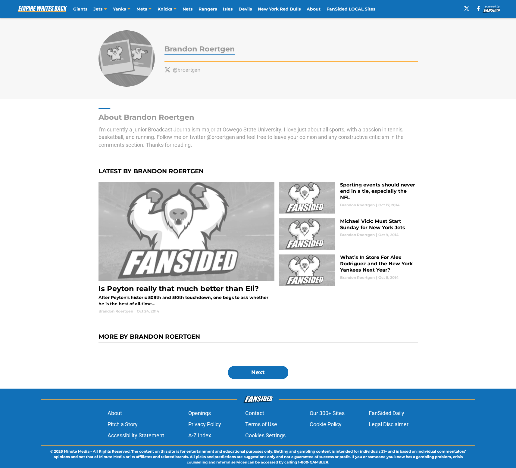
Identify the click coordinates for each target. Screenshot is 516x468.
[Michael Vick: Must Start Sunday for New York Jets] (348, 234)
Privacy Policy (204, 424)
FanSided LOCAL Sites (351, 9)
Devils (245, 9)
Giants (80, 9)
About (314, 9)
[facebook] (478, 8)
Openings (199, 413)
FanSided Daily (386, 413)
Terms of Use (261, 424)
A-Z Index (199, 435)
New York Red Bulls (279, 9)
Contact (254, 413)
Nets (187, 9)
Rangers (208, 9)
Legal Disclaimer (388, 424)
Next (258, 372)
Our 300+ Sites (327, 413)
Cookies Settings (265, 435)
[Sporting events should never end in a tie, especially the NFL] (348, 198)
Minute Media (76, 451)
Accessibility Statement (136, 435)
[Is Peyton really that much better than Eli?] (187, 248)
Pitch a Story (123, 424)
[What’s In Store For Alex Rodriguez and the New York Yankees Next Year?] (348, 270)
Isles (228, 9)
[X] (466, 8)
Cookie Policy (326, 424)
